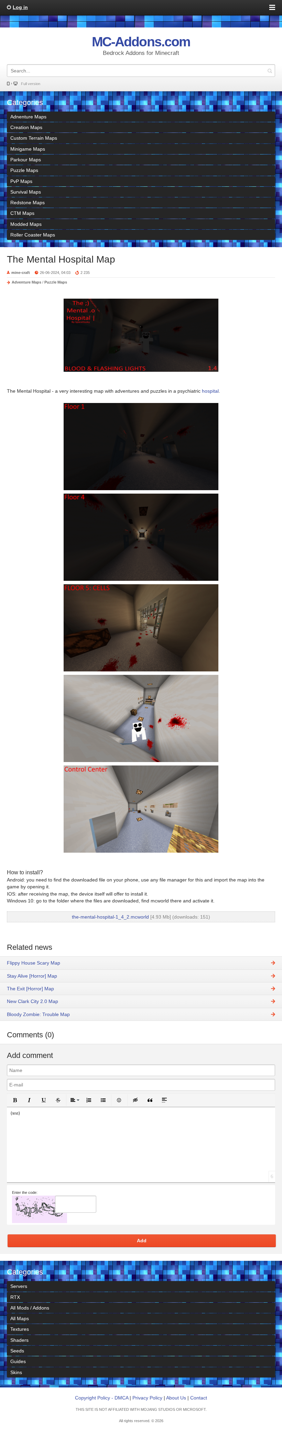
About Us (176, 1398)
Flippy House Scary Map (33, 963)
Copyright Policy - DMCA (101, 1398)
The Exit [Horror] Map (30, 988)
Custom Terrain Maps (33, 138)
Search (269, 71)
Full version (30, 84)
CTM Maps (22, 213)
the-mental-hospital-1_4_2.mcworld (110, 917)
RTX (15, 1297)
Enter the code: (24, 1192)
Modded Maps (26, 224)
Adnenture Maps (28, 116)
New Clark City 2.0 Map (32, 1001)
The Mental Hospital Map (61, 259)
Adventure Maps (26, 282)
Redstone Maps (27, 202)
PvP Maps (21, 181)
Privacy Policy (147, 1398)
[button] (14, 1100)
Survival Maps (25, 192)
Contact (198, 1398)
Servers (18, 1286)
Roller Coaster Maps (32, 235)
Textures (19, 1329)
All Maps (19, 1318)
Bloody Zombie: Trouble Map (38, 1014)
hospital (209, 391)
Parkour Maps (25, 159)
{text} (15, 1113)
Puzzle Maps (24, 170)
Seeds (17, 1350)
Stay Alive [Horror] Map (32, 976)
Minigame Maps (27, 149)
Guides (18, 1361)
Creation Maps (26, 127)
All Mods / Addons (29, 1308)
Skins (16, 1372)
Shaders (19, 1340)
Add (142, 1240)
